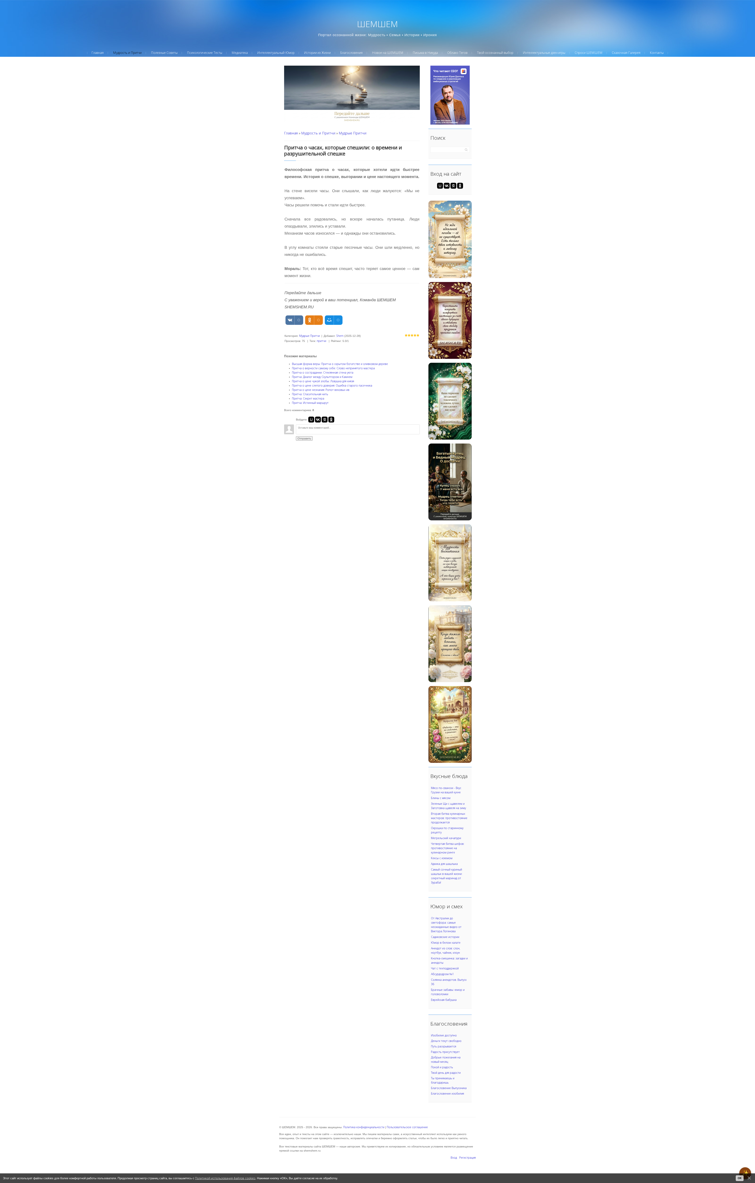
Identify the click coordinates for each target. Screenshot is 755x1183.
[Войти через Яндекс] (325, 419)
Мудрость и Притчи (318, 133)
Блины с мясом (440, 798)
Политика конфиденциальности (363, 1127)
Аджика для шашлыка (444, 864)
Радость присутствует (445, 1052)
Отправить (304, 438)
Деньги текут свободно (446, 1041)
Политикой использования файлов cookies (225, 1178)
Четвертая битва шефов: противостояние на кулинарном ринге (447, 848)
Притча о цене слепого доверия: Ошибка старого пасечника (332, 385)
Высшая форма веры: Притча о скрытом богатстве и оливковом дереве (340, 364)
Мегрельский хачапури (446, 838)
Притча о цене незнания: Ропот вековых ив (320, 390)
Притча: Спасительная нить (310, 394)
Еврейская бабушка (444, 1000)
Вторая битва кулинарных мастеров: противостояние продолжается (449, 818)
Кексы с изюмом (441, 858)
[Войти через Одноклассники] (331, 419)
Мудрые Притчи (352, 133)
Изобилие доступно (444, 1035)
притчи (321, 341)
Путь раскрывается (443, 1046)
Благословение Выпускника (449, 1088)
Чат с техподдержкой (445, 968)
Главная (291, 133)
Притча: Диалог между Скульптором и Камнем (322, 377)
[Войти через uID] (311, 419)
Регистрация (467, 1157)
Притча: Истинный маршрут (310, 403)
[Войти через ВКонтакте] (318, 419)
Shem (339, 336)
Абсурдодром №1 (442, 974)
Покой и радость (442, 1067)
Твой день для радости (446, 1073)
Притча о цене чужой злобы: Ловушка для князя (323, 381)
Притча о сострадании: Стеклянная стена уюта (322, 372)
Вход (454, 1157)
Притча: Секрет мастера (308, 398)
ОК (740, 1178)
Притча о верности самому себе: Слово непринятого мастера (333, 368)
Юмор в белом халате (445, 942)
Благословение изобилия (447, 1093)
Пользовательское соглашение (407, 1127)
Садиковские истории (445, 937)
